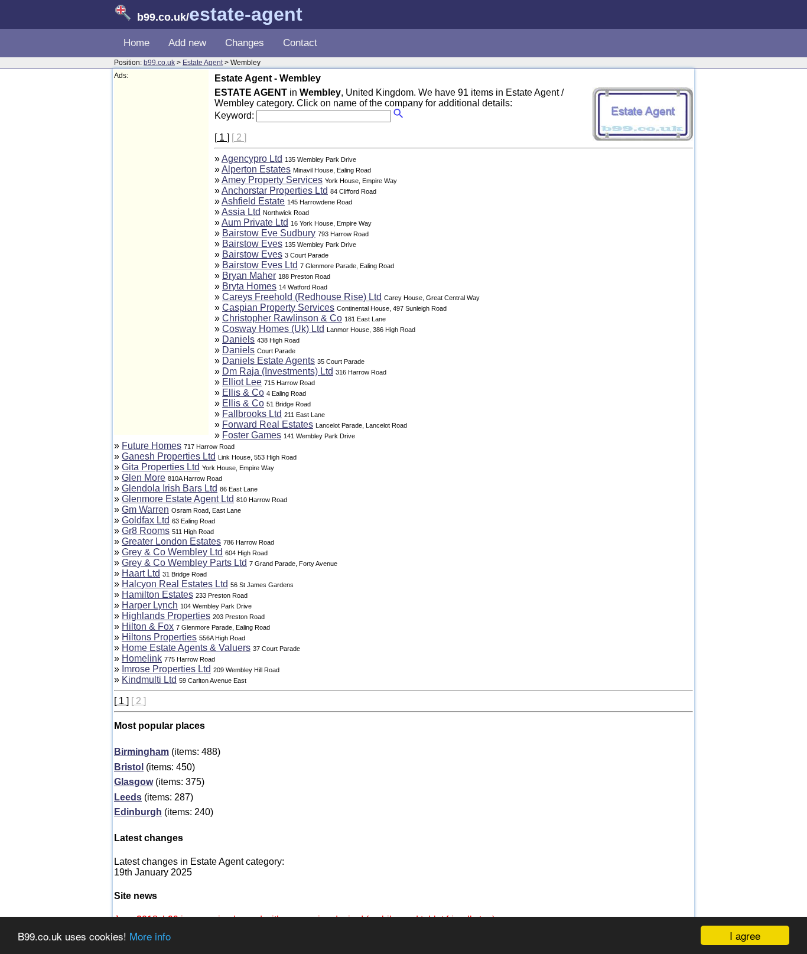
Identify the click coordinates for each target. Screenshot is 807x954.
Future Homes (151, 446)
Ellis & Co (243, 393)
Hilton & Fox (148, 626)
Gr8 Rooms (146, 531)
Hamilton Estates (157, 595)
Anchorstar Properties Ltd (275, 190)
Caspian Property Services (278, 307)
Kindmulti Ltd (149, 680)
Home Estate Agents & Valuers (186, 648)
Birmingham (141, 752)
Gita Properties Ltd (161, 467)
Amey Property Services (272, 180)
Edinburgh (138, 812)
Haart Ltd (141, 573)
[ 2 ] (239, 137)
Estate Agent (203, 62)
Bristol (129, 767)
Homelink (142, 658)
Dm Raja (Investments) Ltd (277, 371)
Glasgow (133, 782)
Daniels (238, 339)
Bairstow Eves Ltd (260, 265)
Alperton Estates (256, 169)
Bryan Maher (249, 276)
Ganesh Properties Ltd (169, 456)
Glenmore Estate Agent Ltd (178, 499)
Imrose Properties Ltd (166, 669)
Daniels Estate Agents (268, 361)
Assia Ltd (241, 212)
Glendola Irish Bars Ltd (169, 488)
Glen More (143, 478)
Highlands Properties (166, 616)
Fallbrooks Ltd (252, 414)
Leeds (128, 797)
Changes (244, 42)
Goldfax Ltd (146, 520)
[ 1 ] (221, 137)
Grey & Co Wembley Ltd (172, 552)
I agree (745, 935)
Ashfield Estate (253, 201)
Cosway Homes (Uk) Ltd (273, 329)
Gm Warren (145, 509)
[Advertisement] (161, 257)
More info (150, 936)
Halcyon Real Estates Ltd (175, 584)
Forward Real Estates (267, 424)
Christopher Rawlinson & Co (282, 318)
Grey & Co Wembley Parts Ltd (184, 563)
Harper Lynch (150, 605)
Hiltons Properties (159, 637)
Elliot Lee (242, 382)
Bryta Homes (249, 286)
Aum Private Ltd (255, 222)
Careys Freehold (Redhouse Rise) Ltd (302, 297)
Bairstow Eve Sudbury (268, 233)
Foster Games (251, 435)
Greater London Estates (171, 541)
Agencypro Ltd (252, 159)
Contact (300, 42)
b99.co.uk (159, 62)
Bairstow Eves (252, 244)
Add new (187, 42)
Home (136, 42)
